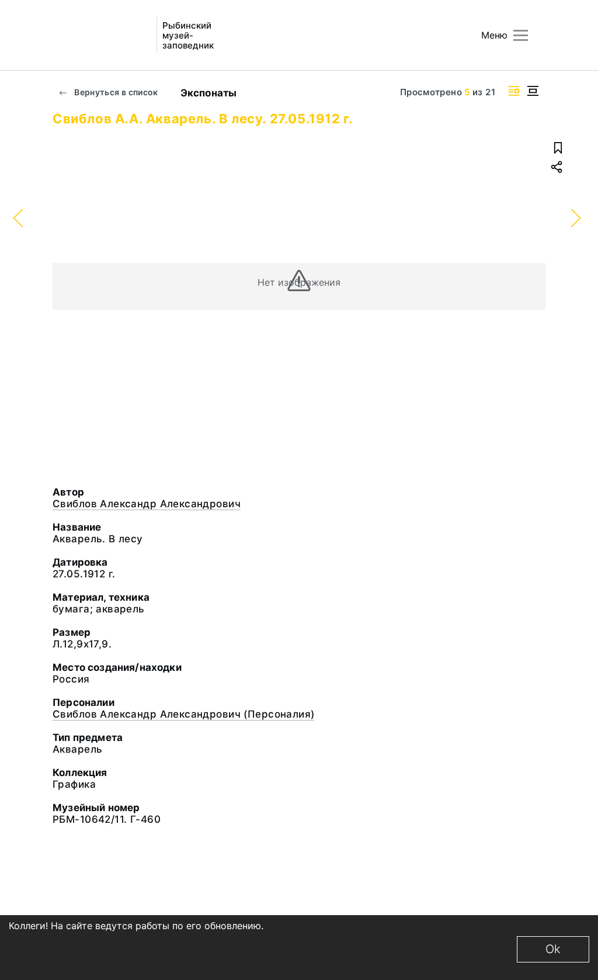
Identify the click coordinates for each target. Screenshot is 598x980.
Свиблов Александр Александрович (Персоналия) (183, 714)
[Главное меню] (520, 35)
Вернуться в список (115, 92)
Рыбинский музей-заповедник (188, 35)
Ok (553, 949)
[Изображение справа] (514, 91)
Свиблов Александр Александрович (147, 504)
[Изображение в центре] (532, 91)
